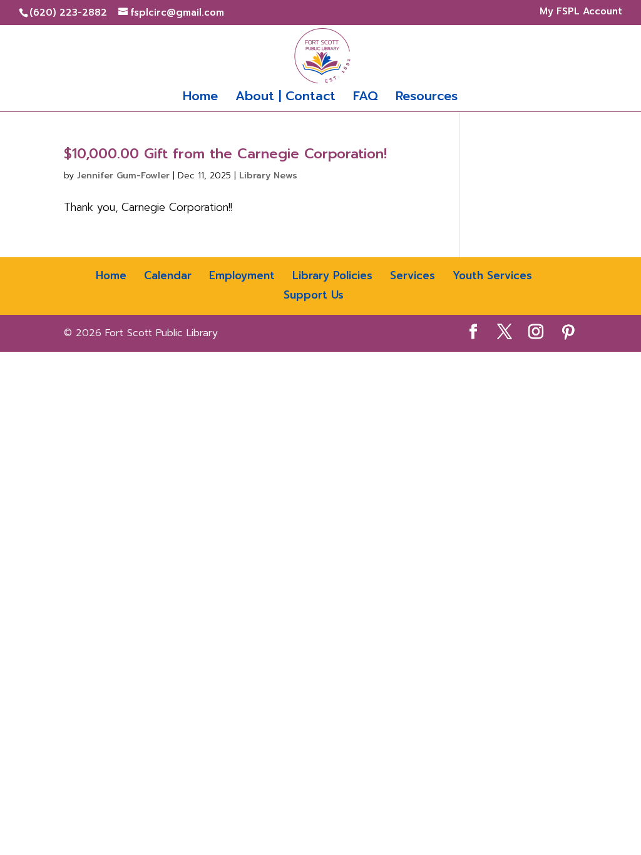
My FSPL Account (577, 12)
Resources (427, 98)
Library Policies (332, 275)
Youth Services (492, 275)
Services (412, 275)
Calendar (168, 275)
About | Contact (285, 98)
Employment (242, 275)
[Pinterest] (568, 332)
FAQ (365, 98)
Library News (268, 175)
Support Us (314, 295)
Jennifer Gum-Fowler (123, 175)
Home (200, 98)
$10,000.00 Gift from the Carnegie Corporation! (225, 153)
